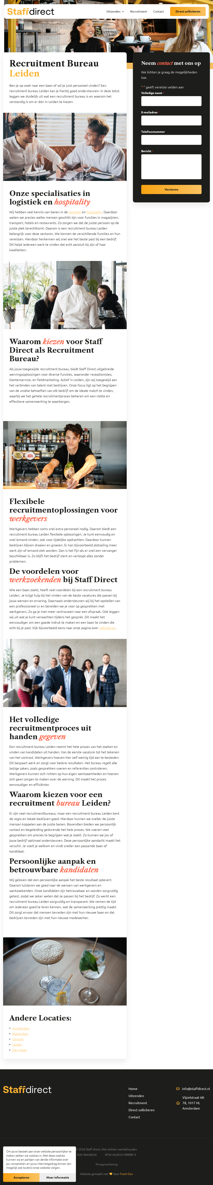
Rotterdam (20, 1034)
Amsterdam (21, 1028)
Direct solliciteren (188, 11)
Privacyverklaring (107, 1164)
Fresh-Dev (126, 1174)
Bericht (147, 151)
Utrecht (18, 1039)
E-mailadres (150, 112)
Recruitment (138, 1103)
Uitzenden (136, 1096)
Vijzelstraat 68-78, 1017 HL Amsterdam (193, 1103)
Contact (134, 1117)
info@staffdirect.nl (196, 1089)
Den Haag (19, 1050)
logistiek (75, 212)
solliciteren (107, 628)
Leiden (17, 1044)
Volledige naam (152, 93)
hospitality (94, 212)
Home (133, 1089)
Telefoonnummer (153, 131)
